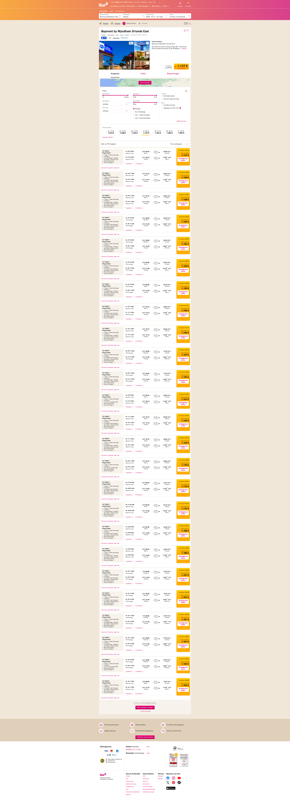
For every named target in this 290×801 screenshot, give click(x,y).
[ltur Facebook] (167, 779)
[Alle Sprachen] (158, 2)
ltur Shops (137, 2)
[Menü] (183, 747)
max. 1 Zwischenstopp (142, 115)
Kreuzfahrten (119, 11)
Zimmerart (105, 108)
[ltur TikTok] (179, 783)
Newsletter (144, 2)
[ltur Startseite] (103, 4)
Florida (121, 35)
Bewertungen (173, 73)
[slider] (102, 95)
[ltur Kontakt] (190, 23)
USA (117, 35)
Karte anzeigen (145, 83)
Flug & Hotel (103, 11)
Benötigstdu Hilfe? (186, 23)
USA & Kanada (110, 35)
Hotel (111, 11)
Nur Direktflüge (140, 112)
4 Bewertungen (116, 38)
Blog (150, 2)
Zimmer (171, 14)
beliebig (137, 109)
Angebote (115, 73)
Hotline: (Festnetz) (121, 2)
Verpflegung (105, 101)
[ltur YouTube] (179, 779)
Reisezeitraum (150, 14)
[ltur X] (167, 783)
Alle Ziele (103, 35)
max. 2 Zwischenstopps (142, 118)
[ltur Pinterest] (173, 783)
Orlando (127, 35)
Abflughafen (126, 14)
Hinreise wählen (106, 127)
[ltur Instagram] (173, 779)
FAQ (154, 2)
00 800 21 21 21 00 (133, 749)
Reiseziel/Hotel (104, 14)
